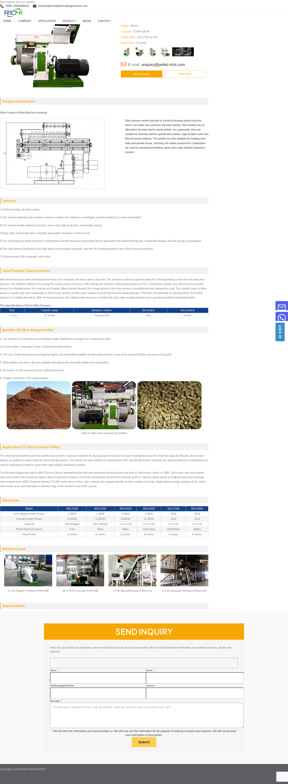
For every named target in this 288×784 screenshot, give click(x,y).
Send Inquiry (141, 74)
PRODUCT (69, 21)
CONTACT (104, 21)
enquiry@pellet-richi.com (163, 64)
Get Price (185, 74)
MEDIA (87, 21)
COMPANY (25, 21)
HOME (7, 21)
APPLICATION (47, 21)
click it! (280, 332)
